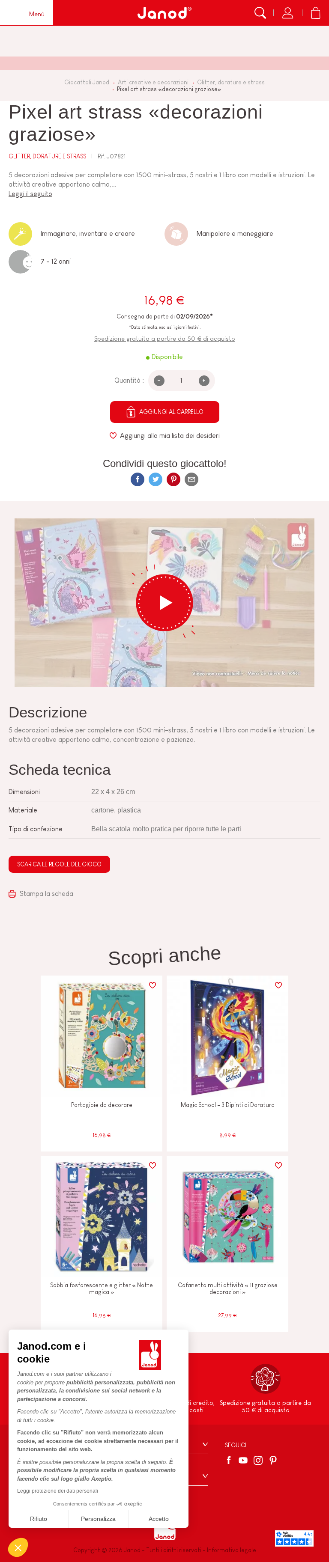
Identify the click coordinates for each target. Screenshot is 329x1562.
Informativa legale (231, 1550)
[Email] (191, 479)
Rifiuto (38, 1518)
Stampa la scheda (45, 893)
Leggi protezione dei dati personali (57, 1491)
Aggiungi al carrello (171, 411)
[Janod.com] (164, 12)
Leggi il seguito (30, 193)
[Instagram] (258, 1460)
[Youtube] (243, 1460)
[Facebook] (230, 1460)
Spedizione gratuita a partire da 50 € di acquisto (164, 338)
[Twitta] (155, 479)
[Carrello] (315, 13)
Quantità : (129, 380)
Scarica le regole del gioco (59, 864)
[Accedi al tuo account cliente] (287, 13)
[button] (18, 1547)
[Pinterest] (173, 479)
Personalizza (98, 1518)
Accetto (159, 1518)
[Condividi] (137, 479)
